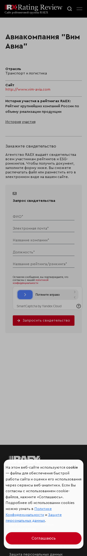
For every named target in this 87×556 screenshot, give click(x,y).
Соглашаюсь (44, 538)
